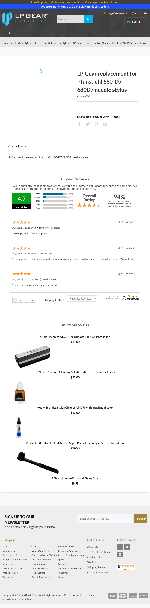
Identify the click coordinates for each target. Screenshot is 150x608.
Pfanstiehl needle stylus (55, 43)
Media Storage (38, 572)
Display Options (55, 300)
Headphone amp (39, 564)
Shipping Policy (96, 567)
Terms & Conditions (98, 551)
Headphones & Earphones (14, 559)
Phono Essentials (66, 546)
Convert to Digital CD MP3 (44, 555)
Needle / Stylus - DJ (11, 564)
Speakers (62, 559)
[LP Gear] (25, 19)
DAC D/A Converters (41, 559)
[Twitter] (127, 547)
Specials (62, 564)
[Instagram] (120, 554)
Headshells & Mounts (41, 568)
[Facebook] (120, 547)
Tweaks (61, 577)
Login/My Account (117, 13)
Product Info (17, 146)
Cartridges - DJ (9, 550)
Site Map (92, 562)
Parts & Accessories (40, 577)
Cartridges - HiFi (10, 555)
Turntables (7, 577)
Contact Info (94, 557)
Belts (4, 546)
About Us (92, 546)
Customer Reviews (97, 572)
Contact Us (141, 13)
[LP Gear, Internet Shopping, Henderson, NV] (96, 577)
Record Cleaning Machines (71, 555)
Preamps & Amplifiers (68, 550)
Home (5, 43)
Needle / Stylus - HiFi (26, 43)
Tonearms (63, 572)
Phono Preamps (10, 572)
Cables (34, 546)
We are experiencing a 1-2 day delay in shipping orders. (75, 6)
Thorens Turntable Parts (69, 568)
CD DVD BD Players (40, 550)
